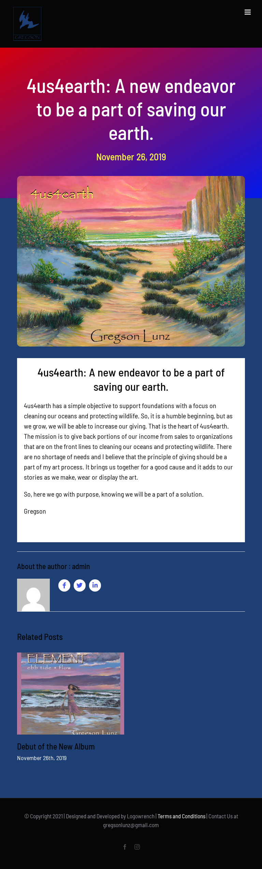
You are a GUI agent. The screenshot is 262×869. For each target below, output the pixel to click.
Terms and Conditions (181, 815)
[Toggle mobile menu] (248, 12)
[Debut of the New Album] (71, 694)
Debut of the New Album (56, 746)
